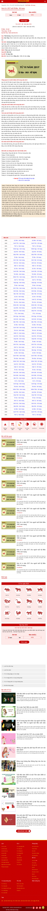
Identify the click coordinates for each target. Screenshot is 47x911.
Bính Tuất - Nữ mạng (37, 260)
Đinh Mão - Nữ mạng (37, 375)
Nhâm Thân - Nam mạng (19, 389)
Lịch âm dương (4, 848)
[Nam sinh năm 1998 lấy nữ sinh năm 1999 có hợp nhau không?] (8, 797)
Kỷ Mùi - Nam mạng (19, 352)
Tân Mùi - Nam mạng (19, 386)
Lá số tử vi (19, 862)
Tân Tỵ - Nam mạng (19, 246)
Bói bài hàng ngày (35, 878)
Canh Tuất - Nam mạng (19, 327)
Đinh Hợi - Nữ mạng (37, 263)
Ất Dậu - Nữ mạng (36, 257)
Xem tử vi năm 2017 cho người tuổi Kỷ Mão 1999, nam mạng (31, 551)
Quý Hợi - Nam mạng (19, 364)
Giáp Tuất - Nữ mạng (37, 395)
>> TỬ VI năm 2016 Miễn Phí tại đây (23, 178)
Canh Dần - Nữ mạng (36, 271)
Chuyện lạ (18, 890)
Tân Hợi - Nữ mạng (36, 330)
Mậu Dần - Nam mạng (19, 406)
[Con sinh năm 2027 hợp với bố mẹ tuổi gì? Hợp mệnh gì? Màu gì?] (8, 824)
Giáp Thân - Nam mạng (19, 254)
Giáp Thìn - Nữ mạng (36, 310)
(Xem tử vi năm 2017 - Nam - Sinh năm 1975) (23, 26)
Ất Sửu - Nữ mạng (36, 369)
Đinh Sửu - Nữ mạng (37, 403)
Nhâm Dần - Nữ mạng (36, 305)
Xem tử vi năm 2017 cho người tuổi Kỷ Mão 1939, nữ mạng (31, 455)
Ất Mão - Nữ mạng (36, 341)
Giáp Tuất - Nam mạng (19, 395)
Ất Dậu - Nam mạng (19, 257)
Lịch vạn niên (3, 846)
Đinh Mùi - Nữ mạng (37, 319)
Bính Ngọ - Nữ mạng (37, 316)
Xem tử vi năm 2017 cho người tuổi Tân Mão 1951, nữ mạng (31, 482)
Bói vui (33, 857)
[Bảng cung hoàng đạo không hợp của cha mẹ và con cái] (8, 770)
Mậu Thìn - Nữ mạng (37, 378)
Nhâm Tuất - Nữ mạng (36, 361)
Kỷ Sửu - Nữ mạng (36, 268)
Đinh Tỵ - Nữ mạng (36, 347)
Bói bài (33, 867)
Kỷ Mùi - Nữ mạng (36, 352)
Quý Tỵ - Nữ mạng (36, 279)
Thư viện (19, 881)
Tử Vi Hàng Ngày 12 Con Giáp (11, 674)
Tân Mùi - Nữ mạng (36, 386)
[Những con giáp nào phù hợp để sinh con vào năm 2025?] (8, 757)
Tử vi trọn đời (19, 864)
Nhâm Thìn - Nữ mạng (36, 277)
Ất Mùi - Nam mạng (19, 285)
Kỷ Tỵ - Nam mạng (19, 381)
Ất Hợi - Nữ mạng (36, 397)
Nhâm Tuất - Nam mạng (19, 361)
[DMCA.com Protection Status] (43, 908)
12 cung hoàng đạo (6, 881)
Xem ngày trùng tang (5, 862)
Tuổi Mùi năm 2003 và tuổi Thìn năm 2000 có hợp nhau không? (31, 776)
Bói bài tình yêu (35, 869)
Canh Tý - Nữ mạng (37, 299)
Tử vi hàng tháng (4, 890)
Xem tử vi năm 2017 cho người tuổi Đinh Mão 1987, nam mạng (31, 523)
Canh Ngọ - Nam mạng (19, 383)
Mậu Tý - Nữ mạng (36, 265)
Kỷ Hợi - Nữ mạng (36, 296)
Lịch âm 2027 (3, 855)
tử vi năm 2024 (16, 900)
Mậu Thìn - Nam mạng (19, 378)
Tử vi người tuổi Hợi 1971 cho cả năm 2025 (30, 734)
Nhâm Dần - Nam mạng (19, 305)
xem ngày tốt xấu (35, 900)
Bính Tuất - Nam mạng (19, 260)
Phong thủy (35, 843)
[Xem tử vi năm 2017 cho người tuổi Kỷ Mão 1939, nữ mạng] (8, 460)
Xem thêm (23, 419)
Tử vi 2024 (19, 855)
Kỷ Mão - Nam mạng (19, 240)
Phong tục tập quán (4, 866)
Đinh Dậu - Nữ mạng (37, 291)
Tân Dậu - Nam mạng (19, 358)
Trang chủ (3, 5)
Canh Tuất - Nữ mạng (36, 327)
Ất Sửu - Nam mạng (19, 369)
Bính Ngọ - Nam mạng (19, 316)
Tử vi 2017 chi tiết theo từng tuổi (17, 5)
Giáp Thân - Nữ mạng (36, 254)
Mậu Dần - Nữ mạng (37, 406)
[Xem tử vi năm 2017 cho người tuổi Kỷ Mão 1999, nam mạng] (8, 556)
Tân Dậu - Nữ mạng (37, 358)
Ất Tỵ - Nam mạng (19, 313)
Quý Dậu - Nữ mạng (37, 392)
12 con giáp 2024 (20, 853)
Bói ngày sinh (34, 865)
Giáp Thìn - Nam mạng (19, 310)
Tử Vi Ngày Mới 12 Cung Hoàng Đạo (13, 677)
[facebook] (33, 908)
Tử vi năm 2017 (19, 444)
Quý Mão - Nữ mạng (37, 307)
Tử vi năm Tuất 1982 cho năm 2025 (27, 707)
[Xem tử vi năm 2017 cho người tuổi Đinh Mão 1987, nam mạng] (8, 529)
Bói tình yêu (34, 876)
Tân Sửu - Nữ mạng (37, 302)
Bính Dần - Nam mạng (19, 372)
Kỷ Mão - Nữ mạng (36, 240)
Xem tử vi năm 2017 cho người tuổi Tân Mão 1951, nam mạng (31, 468)
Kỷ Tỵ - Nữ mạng (36, 381)
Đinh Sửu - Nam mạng (19, 403)
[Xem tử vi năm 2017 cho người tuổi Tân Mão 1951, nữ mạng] (8, 487)
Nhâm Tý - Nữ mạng (37, 333)
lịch (2, 900)
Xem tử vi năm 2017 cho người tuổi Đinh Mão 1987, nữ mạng (31, 537)
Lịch (2, 843)
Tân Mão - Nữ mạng (37, 274)
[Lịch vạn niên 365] (23, 2)
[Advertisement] (23, 225)
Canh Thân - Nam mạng (19, 355)
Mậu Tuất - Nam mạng (19, 293)
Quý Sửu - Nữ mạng (37, 336)
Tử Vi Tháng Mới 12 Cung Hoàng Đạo (13, 681)
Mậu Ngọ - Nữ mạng (37, 350)
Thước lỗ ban (34, 848)
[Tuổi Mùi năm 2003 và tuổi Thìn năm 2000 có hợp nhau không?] (8, 784)
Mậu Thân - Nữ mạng (36, 322)
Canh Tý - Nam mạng (19, 299)
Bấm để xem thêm (23, 831)
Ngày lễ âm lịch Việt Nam (6, 864)
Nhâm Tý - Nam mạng (19, 333)
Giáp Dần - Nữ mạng (37, 338)
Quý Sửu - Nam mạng (19, 336)
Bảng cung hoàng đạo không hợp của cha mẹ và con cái (31, 762)
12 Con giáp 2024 (23, 583)
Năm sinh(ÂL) (32, 12)
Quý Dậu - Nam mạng (19, 392)
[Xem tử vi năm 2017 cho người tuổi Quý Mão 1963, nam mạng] (8, 501)
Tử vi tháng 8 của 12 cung (6, 888)
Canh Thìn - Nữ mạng (36, 243)
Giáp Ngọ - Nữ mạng (37, 282)
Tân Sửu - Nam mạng (19, 302)
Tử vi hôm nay (4, 883)
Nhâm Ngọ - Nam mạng (19, 248)
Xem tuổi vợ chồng (35, 853)
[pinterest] (40, 908)
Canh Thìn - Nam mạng (19, 243)
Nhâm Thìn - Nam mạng (19, 277)
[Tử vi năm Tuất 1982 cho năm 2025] (8, 716)
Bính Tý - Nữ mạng (36, 400)
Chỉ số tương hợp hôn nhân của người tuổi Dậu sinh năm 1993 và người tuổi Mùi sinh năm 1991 (31, 723)
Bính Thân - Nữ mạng (36, 288)
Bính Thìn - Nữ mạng (37, 344)
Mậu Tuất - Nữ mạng (37, 293)
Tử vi (8, 5)
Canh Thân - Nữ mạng (36, 355)
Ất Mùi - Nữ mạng (36, 285)
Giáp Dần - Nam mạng (19, 338)
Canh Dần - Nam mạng (19, 271)
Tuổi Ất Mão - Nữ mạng (30, 5)
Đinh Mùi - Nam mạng (19, 319)
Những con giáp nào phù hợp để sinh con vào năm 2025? (31, 749)
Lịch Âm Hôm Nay (8, 666)
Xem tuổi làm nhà (35, 846)
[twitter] (37, 908)
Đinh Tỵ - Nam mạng (19, 347)
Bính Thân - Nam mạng (19, 288)
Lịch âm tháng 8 (4, 857)
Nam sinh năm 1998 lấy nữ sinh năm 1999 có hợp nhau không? (31, 789)
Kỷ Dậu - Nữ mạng (36, 324)
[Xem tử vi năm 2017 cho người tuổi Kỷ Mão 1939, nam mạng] (8, 446)
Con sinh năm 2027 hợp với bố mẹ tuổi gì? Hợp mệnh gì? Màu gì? (31, 816)
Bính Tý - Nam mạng (19, 400)
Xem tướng (34, 862)
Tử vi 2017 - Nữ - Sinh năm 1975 (23, 24)
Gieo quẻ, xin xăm (35, 871)
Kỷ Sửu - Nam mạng (19, 268)
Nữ (20, 15)
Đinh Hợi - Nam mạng (19, 263)
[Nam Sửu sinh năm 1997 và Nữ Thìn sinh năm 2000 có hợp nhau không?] (8, 811)
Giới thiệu (8, 909)
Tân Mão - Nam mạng (19, 274)
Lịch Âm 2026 (7, 670)
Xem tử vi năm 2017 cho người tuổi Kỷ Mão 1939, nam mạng (31, 441)
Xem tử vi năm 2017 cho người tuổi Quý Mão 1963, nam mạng (31, 496)
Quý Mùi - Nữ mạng (36, 251)
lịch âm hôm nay (8, 900)
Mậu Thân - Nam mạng (19, 322)
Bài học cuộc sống (20, 883)
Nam (11, 15)
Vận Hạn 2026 (23, 625)
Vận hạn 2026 (19, 857)
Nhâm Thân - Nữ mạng (36, 389)
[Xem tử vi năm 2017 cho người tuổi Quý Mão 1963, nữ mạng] (8, 515)
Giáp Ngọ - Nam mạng (19, 282)
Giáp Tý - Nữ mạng (36, 367)
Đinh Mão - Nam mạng (19, 375)
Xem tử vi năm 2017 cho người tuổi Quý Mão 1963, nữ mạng (31, 510)
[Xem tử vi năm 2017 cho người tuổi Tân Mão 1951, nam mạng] (8, 474)
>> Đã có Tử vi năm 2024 (23, 180)
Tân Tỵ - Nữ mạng (36, 246)
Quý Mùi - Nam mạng (19, 251)
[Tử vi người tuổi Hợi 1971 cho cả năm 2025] (8, 743)
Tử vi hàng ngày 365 (20, 846)
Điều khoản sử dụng (14, 909)
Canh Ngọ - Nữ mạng (36, 383)
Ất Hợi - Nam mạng (19, 397)
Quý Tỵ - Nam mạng (19, 279)
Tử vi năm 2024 (4, 892)
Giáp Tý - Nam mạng (19, 367)
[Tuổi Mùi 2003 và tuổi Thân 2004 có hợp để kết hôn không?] (8, 703)
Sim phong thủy (35, 855)
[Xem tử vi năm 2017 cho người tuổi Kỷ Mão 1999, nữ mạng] (8, 570)
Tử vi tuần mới (19, 848)
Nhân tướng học (36, 881)
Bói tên (33, 874)
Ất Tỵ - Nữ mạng (37, 313)
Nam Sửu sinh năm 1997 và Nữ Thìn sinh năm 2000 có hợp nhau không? (31, 803)
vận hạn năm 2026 (25, 900)
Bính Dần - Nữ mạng (37, 372)
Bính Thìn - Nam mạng (19, 344)
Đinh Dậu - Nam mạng (19, 291)
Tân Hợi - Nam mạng (19, 330)
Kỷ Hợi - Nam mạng (19, 296)
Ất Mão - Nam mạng (19, 341)
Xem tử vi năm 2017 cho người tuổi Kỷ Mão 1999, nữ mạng (31, 564)
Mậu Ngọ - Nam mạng (19, 350)
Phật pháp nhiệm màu (21, 888)
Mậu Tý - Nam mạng (19, 265)
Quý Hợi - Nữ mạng (36, 364)
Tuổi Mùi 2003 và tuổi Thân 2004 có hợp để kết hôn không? (31, 695)
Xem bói (33, 860)
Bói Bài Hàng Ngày (8, 685)
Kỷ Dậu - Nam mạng (19, 324)
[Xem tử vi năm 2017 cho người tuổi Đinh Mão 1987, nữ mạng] (8, 542)
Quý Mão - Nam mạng (19, 307)
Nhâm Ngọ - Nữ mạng (36, 248)
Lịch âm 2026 (3, 853)
